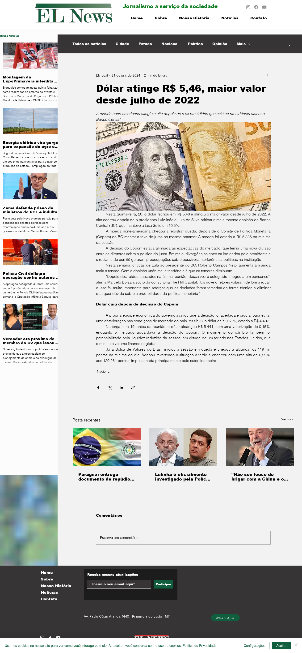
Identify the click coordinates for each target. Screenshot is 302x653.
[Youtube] (264, 7)
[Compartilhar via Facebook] (98, 387)
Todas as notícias (89, 44)
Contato (49, 599)
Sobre (47, 579)
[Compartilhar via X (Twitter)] (110, 387)
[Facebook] (256, 7)
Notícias (49, 592)
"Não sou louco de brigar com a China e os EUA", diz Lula (258, 476)
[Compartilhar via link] (133, 387)
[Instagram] (248, 7)
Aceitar (281, 645)
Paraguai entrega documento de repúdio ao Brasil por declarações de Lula (104, 476)
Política (195, 44)
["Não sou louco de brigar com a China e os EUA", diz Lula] (260, 447)
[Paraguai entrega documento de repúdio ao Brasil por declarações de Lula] (107, 447)
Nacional (170, 44)
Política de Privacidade (200, 645)
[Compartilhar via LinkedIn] (121, 387)
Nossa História (56, 586)
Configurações (254, 645)
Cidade (122, 44)
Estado (145, 44)
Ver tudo (287, 419)
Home (47, 573)
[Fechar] (296, 645)
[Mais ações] (268, 75)
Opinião (219, 44)
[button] (288, 44)
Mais (241, 44)
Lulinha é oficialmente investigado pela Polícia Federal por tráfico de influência (182, 476)
